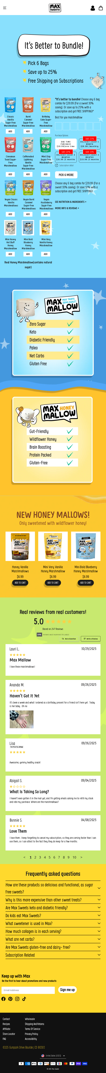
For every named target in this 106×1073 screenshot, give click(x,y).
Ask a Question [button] (70, 639)
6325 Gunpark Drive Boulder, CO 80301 (24, 1047)
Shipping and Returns (34, 1023)
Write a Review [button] (92, 639)
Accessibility (31, 1038)
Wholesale (30, 1019)
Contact (6, 1019)
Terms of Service (32, 1028)
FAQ (4, 1038)
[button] (67, 989)
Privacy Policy (31, 1033)
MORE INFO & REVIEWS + (67, 208)
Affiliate (6, 1028)
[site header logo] (54, 7)
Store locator (9, 1033)
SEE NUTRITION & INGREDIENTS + (70, 201)
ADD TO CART (20, 582)
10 (74, 857)
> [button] (81, 857)
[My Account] (93, 7)
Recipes (6, 1023)
